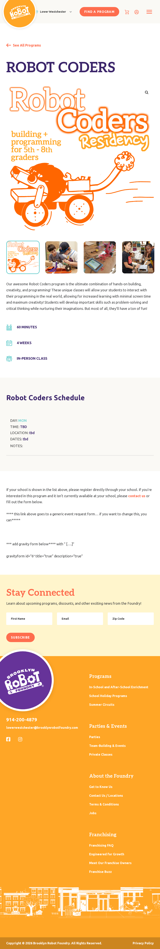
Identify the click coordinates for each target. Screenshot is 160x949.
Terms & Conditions (104, 804)
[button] (146, 92)
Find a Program (99, 11)
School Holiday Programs (108, 696)
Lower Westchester (53, 11)
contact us (136, 496)
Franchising (102, 835)
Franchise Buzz (100, 871)
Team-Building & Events (107, 745)
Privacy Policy (143, 943)
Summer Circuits (101, 704)
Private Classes (100, 754)
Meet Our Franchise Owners (110, 863)
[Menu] (149, 11)
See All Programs (26, 45)
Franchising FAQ (101, 845)
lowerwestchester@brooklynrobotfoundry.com (42, 727)
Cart (127, 12)
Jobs (92, 813)
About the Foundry (111, 776)
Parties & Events (108, 726)
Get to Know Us (100, 787)
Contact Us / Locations (106, 795)
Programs (100, 676)
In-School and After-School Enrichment (118, 687)
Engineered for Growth (106, 854)
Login (136, 12)
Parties (94, 737)
